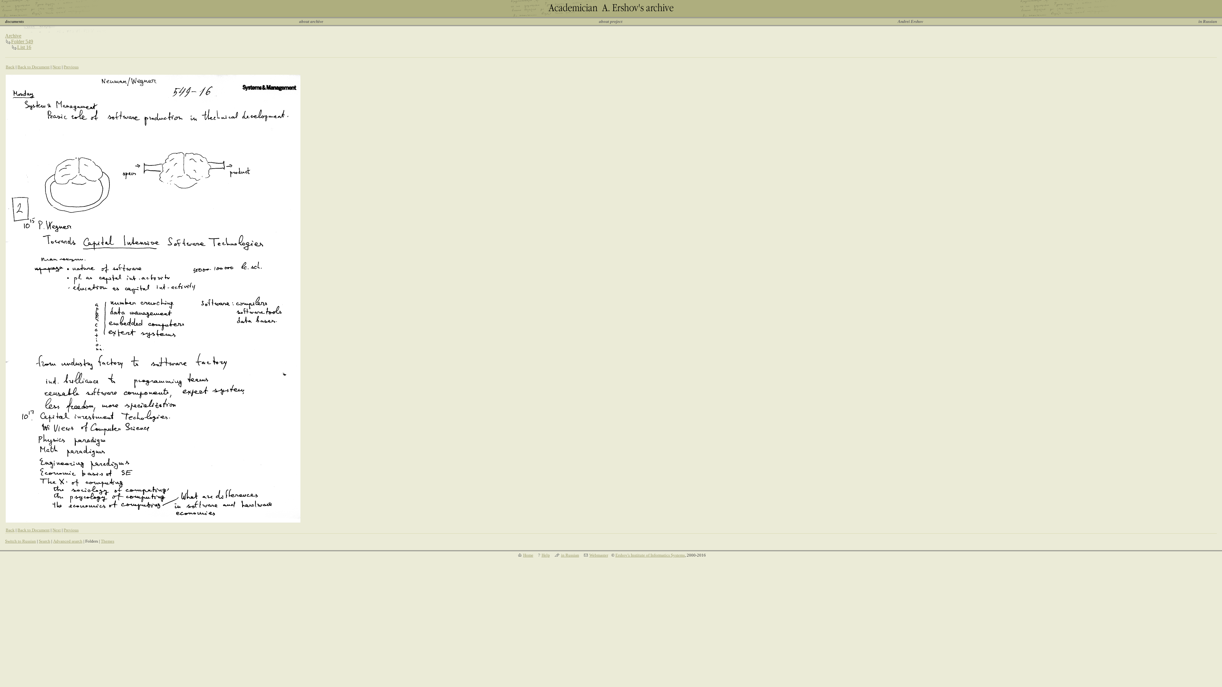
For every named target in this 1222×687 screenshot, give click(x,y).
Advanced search (67, 541)
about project (610, 21)
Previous (71, 67)
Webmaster (598, 555)
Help (546, 555)
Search (44, 541)
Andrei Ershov (910, 21)
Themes (107, 541)
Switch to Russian (20, 541)
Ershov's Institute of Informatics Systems (650, 555)
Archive (13, 35)
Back (10, 67)
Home (528, 555)
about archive (311, 21)
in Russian (1207, 21)
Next (57, 67)
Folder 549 (22, 41)
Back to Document (34, 67)
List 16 (24, 47)
